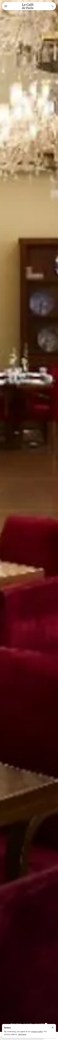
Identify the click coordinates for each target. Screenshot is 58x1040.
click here (22, 1034)
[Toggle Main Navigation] (5, 6)
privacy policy (37, 1031)
